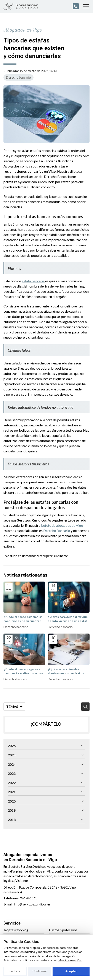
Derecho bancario (18, 77)
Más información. (70, 960)
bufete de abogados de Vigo (62, 525)
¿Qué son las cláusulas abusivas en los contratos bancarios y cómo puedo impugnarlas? (66, 671)
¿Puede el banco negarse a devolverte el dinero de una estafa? (23, 671)
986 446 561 (28, 898)
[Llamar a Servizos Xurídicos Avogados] (76, 6)
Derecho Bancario (56, 530)
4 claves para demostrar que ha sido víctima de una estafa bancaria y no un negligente (68, 619)
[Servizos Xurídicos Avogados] (20, 6)
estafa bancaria (33, 281)
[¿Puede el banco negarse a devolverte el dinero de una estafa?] (24, 649)
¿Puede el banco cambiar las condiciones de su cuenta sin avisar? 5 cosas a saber (23, 619)
